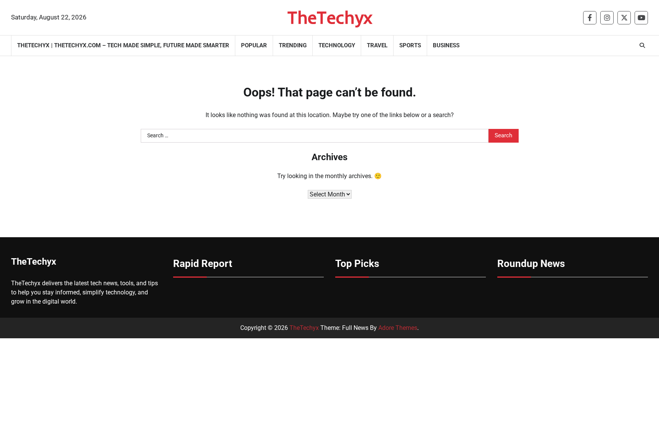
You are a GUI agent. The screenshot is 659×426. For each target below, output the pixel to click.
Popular (254, 45)
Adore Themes (397, 327)
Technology (336, 45)
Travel (377, 45)
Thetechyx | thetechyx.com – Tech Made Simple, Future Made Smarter (123, 45)
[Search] (642, 45)
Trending (293, 45)
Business (446, 45)
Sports (410, 45)
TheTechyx (329, 17)
